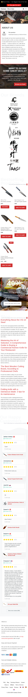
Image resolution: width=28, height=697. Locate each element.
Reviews (16, 687)
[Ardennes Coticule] (14, 101)
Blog (5, 316)
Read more (5, 206)
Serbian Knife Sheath (13, 527)
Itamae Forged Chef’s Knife (15, 479)
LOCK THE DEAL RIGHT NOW (12, 303)
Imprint (11, 687)
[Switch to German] (26, 687)
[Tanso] (13, 167)
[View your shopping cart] (23, 9)
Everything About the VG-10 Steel (13, 321)
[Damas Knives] (7, 9)
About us (7, 684)
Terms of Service (19, 684)
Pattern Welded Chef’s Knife (15, 454)
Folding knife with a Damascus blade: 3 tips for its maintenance (13, 391)
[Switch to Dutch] (14, 689)
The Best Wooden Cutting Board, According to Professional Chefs (12, 368)
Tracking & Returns (15, 682)
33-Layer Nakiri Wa (13, 604)
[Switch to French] (23, 687)
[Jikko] (13, 118)
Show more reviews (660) (14, 610)
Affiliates (12, 684)
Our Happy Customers (10, 419)
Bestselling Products (12, 181)
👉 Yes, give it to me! (14, 5)
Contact (23, 682)
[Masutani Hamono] (14, 132)
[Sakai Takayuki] (14, 149)
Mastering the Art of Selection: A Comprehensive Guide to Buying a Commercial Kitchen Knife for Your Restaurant (14, 345)
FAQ (4, 682)
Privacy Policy (4, 687)
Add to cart (20, 207)
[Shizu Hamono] (14, 160)
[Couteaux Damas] (14, 108)
